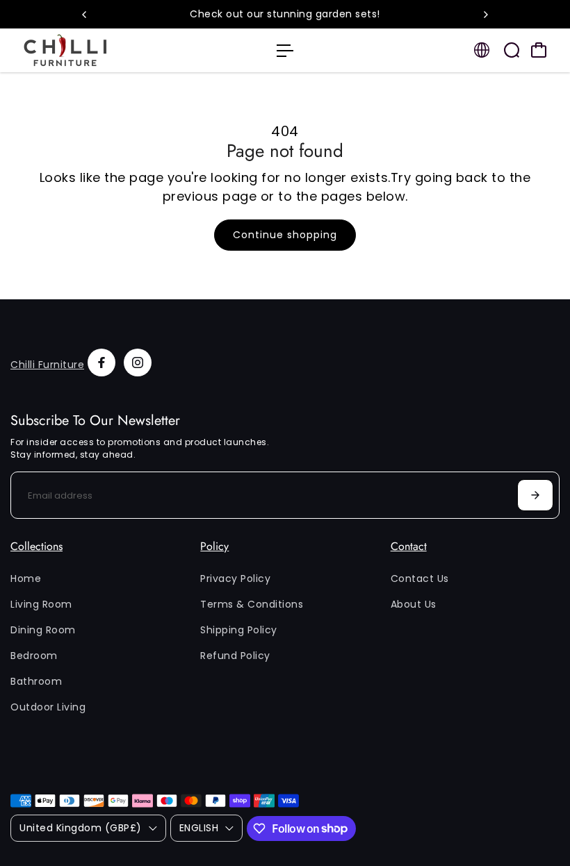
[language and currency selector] (481, 50)
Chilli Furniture (47, 365)
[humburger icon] (285, 50)
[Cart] (538, 50)
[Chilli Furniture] (108, 50)
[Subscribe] (535, 495)
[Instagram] (138, 362)
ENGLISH (199, 828)
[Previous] (84, 14)
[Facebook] (101, 362)
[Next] (485, 14)
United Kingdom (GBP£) (80, 828)
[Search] (511, 50)
